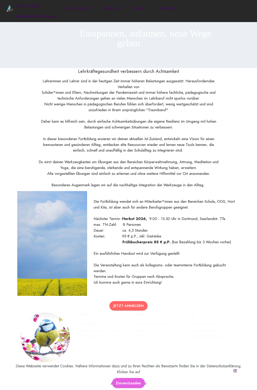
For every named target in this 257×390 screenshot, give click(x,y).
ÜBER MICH (113, 8)
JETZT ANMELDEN (128, 305)
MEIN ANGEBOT (79, 8)
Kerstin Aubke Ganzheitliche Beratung (36, 11)
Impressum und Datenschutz (208, 336)
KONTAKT (168, 8)
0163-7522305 (153, 336)
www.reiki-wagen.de (202, 324)
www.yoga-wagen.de (202, 330)
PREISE (139, 8)
